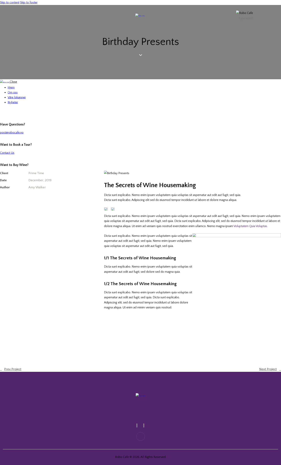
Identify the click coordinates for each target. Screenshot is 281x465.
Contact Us (7, 152)
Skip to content (9, 2)
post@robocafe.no (12, 132)
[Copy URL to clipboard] (36, 198)
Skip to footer (28, 2)
